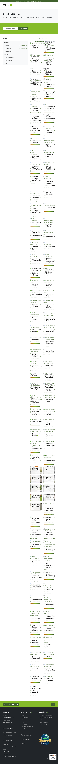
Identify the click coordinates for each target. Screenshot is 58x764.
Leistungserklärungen (45, 724)
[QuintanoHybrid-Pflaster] (36, 96)
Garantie (5, 744)
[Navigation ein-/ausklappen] (53, 5)
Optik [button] (5, 63)
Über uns (24, 715)
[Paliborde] (36, 617)
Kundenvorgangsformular (10, 746)
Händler (24, 728)
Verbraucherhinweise (45, 719)
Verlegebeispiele (44, 722)
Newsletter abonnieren (11, 725)
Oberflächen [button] (8, 60)
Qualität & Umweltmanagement (27, 725)
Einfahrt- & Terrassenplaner (26, 738)
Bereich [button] (6, 42)
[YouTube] (13, 704)
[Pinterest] (17, 704)
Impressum (6, 751)
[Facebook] (5, 704)
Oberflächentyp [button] (9, 57)
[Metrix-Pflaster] (49, 60)
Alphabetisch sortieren (49, 41)
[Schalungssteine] (36, 447)
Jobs (23, 722)
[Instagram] (9, 704)
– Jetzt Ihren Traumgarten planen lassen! (28, 1)
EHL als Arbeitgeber (27, 719)
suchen (24, 29)
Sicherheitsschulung (27, 717)
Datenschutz (6, 754)
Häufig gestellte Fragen (9, 756)
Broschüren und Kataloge (46, 715)
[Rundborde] (49, 602)
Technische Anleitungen (46, 717)
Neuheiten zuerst (39, 41)
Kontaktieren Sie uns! (10, 732)
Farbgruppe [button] (15, 48)
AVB (4, 749)
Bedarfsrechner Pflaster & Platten (28, 742)
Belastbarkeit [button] (8, 51)
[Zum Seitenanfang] (53, 704)
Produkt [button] (15, 45)
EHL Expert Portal (8, 738)
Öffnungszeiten (9, 722)
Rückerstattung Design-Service (7, 741)
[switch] (53, 758)
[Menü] (55, 754)
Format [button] (6, 54)
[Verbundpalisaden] (49, 547)
